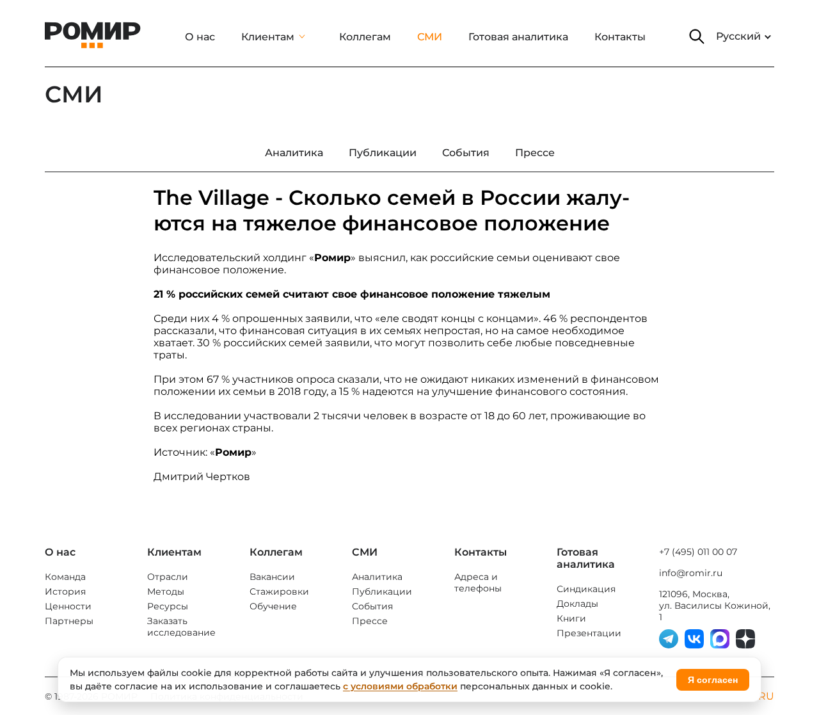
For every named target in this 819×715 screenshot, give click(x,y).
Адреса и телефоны (478, 582)
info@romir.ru (690, 573)
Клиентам (267, 37)
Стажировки (279, 591)
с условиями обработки (400, 686)
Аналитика (377, 576)
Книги (571, 618)
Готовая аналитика (518, 37)
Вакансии (272, 576)
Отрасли (167, 576)
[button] (697, 36)
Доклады (577, 603)
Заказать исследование (181, 626)
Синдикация (586, 589)
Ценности (68, 606)
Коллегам (365, 37)
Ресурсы (167, 606)
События (372, 606)
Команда (65, 576)
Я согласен (713, 680)
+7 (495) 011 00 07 (698, 552)
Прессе (370, 621)
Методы (165, 591)
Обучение (273, 606)
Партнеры (69, 621)
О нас (200, 37)
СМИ (429, 37)
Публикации (382, 591)
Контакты (620, 37)
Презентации (589, 633)
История (65, 591)
